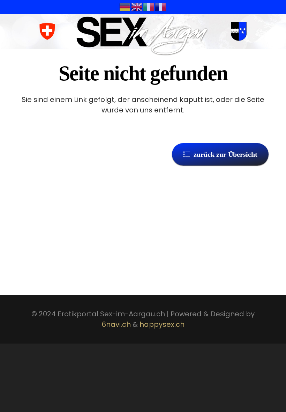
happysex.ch (162, 324)
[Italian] (149, 7)
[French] (161, 7)
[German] (125, 7)
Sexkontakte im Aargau (127, 185)
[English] (137, 7)
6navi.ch (116, 324)
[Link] (142, 35)
